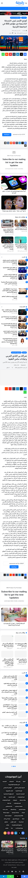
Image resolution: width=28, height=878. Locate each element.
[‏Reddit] (6, 54)
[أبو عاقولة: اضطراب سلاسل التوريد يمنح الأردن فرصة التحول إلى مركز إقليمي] (22, 277)
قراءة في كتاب (7, 819)
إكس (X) (18, 781)
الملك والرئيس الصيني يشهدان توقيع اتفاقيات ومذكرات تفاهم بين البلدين (10, 262)
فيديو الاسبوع (16, 819)
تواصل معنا (14, 867)
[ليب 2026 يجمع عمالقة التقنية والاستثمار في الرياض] (22, 270)
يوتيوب (6, 828)
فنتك (23, 819)
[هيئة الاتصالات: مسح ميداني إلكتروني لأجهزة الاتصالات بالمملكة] (7, 224)
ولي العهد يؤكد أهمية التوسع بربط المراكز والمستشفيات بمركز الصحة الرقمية (9, 325)
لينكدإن (6, 822)
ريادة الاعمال (13, 809)
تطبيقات (15, 800)
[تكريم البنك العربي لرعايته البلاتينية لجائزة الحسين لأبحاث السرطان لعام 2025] (21, 240)
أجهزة (24, 781)
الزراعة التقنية (19, 791)
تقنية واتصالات (17, 803)
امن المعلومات (21, 797)
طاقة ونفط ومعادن (18, 815)
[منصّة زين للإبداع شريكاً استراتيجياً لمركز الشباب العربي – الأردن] (22, 284)
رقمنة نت (24, 30)
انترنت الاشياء (12, 797)
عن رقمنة (19, 865)
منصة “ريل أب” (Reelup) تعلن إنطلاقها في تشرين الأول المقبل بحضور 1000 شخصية (9, 291)
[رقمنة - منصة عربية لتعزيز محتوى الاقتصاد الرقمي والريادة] (20, 3)
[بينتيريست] (10, 54)
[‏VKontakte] (8, 143)
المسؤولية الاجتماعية (15, 17)
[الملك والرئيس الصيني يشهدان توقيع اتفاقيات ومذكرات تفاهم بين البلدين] (22, 262)
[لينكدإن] (17, 54)
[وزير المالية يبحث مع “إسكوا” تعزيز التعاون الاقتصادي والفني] (22, 319)
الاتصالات (24, 17)
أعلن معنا (5, 865)
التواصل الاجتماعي (7, 787)
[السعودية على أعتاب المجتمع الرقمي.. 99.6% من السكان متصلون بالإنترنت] (7, 240)
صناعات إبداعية (15, 812)
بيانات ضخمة (23, 800)
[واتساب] (3, 54)
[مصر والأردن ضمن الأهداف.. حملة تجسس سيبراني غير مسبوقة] (22, 312)
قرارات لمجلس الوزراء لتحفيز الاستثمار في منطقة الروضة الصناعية (10, 333)
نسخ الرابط (6, 134)
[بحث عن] (26, 4)
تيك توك (9, 803)
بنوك (5, 797)
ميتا (12, 828)
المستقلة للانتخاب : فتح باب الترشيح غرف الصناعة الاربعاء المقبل (7, 850)
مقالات (7, 825)
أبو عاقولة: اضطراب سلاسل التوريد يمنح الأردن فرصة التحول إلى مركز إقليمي (10, 276)
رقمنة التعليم (22, 809)
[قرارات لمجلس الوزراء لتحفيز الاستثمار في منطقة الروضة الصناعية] (22, 333)
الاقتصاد (5, 781)
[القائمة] (2, 4)
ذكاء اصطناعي (9, 806)
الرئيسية (23, 865)
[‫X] (21, 54)
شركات (23, 812)
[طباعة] (25, 145)
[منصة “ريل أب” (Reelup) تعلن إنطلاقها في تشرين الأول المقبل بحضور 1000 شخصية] (22, 291)
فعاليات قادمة (8, 815)
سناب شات (5, 809)
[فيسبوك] (25, 54)
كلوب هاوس (13, 822)
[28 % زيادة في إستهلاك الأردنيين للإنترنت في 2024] (21, 223)
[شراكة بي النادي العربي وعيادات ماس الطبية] (21, 844)
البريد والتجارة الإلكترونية (14, 784)
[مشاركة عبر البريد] (5, 143)
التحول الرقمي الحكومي (19, 787)
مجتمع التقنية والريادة (17, 825)
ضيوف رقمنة (6, 812)
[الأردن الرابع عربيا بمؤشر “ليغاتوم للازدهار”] (22, 299)
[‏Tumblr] (14, 54)
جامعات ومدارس (18, 806)
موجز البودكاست (19, 828)
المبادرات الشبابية (20, 794)
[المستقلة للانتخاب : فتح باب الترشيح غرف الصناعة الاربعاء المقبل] (7, 844)
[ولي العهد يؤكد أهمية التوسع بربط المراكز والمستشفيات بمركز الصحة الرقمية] (22, 326)
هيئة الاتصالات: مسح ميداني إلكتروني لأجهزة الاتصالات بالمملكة (8, 231)
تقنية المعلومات (6, 800)
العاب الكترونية (9, 791)
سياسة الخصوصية (12, 865)
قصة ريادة (21, 822)
